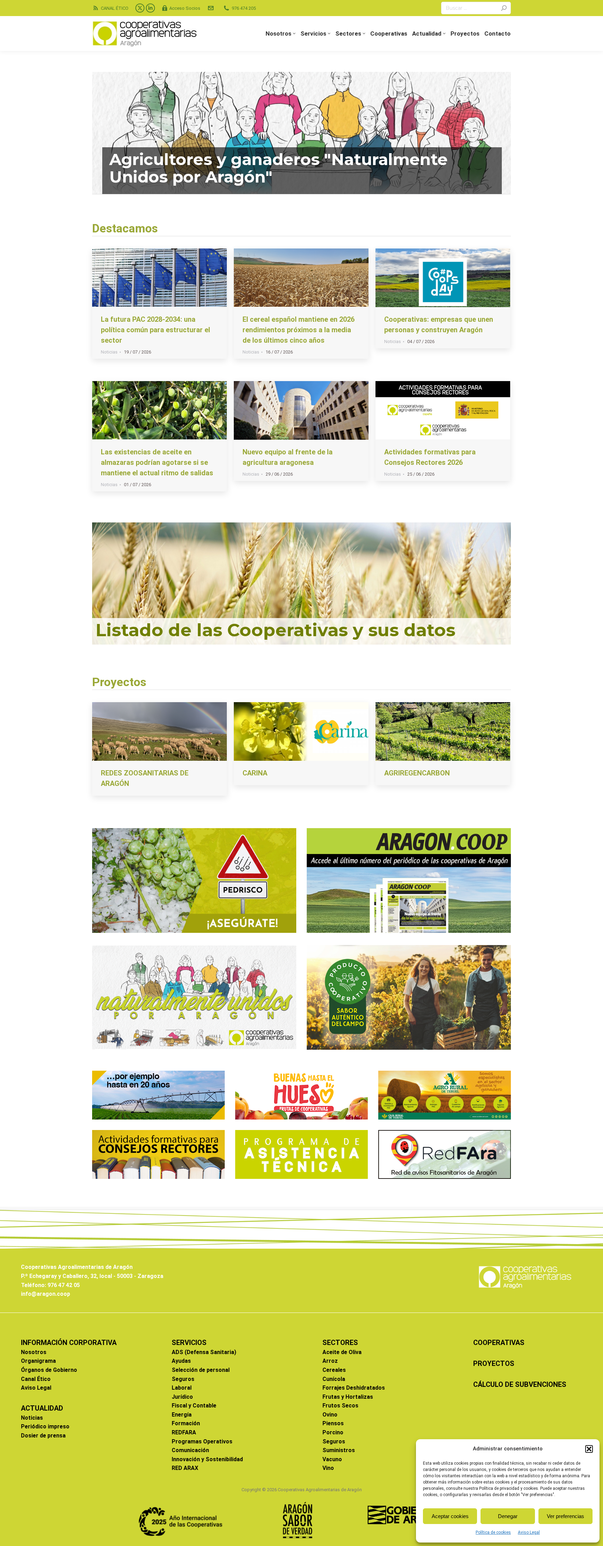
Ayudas (181, 1361)
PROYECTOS (493, 1363)
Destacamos (125, 228)
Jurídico (182, 1396)
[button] (589, 1448)
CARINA (255, 773)
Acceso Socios (184, 8)
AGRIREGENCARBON (417, 773)
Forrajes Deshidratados (353, 1387)
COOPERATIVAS (498, 1342)
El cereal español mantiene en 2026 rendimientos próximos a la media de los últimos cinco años (299, 329)
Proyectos (119, 682)
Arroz (330, 1361)
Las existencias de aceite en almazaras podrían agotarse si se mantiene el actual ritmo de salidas (157, 462)
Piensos (333, 1423)
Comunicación (190, 1450)
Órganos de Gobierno (49, 1370)
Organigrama (38, 1361)
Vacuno (332, 1459)
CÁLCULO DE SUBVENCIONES (519, 1384)
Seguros (183, 1379)
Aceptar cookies (450, 1516)
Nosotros (33, 1352)
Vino (328, 1468)
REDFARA (184, 1432)
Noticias (109, 352)
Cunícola (333, 1379)
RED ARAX (185, 1468)
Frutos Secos (340, 1405)
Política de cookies (493, 1532)
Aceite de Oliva (342, 1352)
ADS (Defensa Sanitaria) (204, 1352)
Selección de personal (201, 1370)
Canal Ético (36, 1379)
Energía (182, 1414)
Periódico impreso (45, 1426)
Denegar (508, 1516)
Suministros (338, 1450)
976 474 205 (244, 8)
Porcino (332, 1432)
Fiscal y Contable (194, 1405)
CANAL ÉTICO (114, 8)
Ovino (329, 1414)
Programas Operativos (202, 1441)
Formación (186, 1423)
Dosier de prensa (43, 1435)
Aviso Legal (529, 1532)
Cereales (334, 1370)
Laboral (182, 1387)
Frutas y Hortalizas (347, 1396)
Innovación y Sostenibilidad (207, 1459)
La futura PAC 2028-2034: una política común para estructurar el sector (155, 329)
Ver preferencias (565, 1516)
